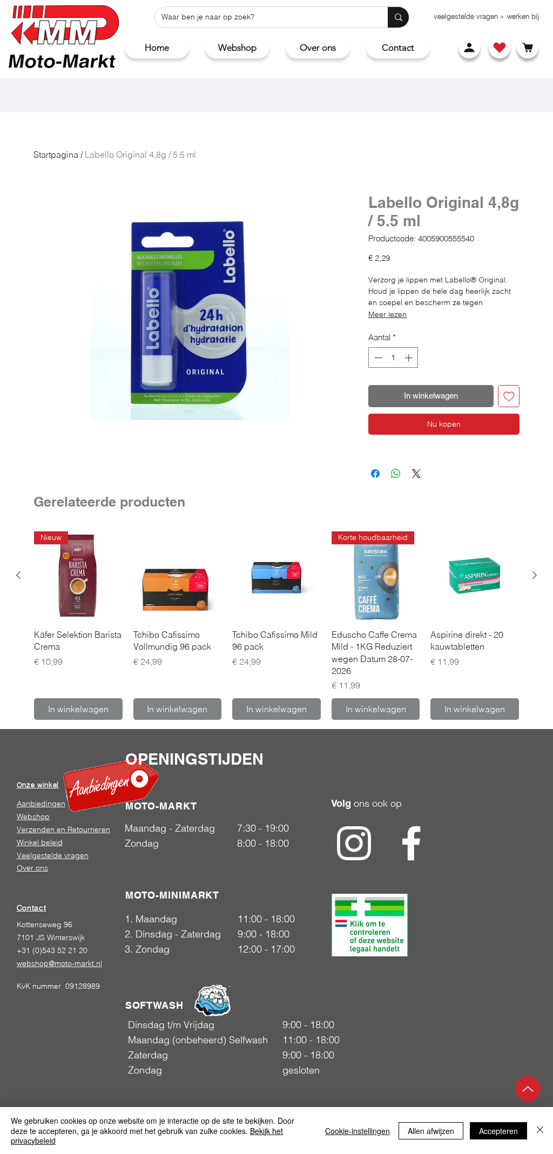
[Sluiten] (540, 1130)
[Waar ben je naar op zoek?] (398, 17)
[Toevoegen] (509, 396)
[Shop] (499, 47)
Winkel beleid (40, 842)
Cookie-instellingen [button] (357, 1130)
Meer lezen (387, 314)
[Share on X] (416, 473)
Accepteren (498, 1130)
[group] (276, 625)
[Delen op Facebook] (375, 473)
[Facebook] (411, 843)
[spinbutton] (393, 358)
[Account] (469, 47)
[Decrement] (377, 358)
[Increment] (409, 358)
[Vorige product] (18, 575)
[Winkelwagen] (527, 47)
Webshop (33, 816)
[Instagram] (354, 843)
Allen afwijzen (431, 1130)
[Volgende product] (534, 575)
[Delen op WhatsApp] (395, 473)
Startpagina (55, 154)
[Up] (528, 1089)
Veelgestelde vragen (53, 855)
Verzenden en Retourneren (63, 829)
